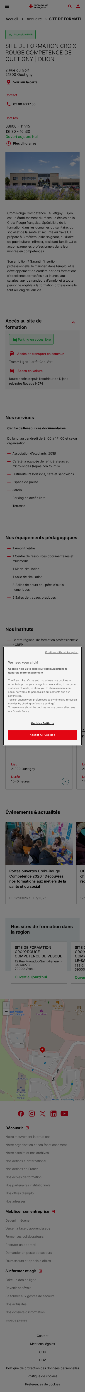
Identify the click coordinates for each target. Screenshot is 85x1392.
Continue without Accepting (61, 652)
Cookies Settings (42, 723)
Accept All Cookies (42, 734)
